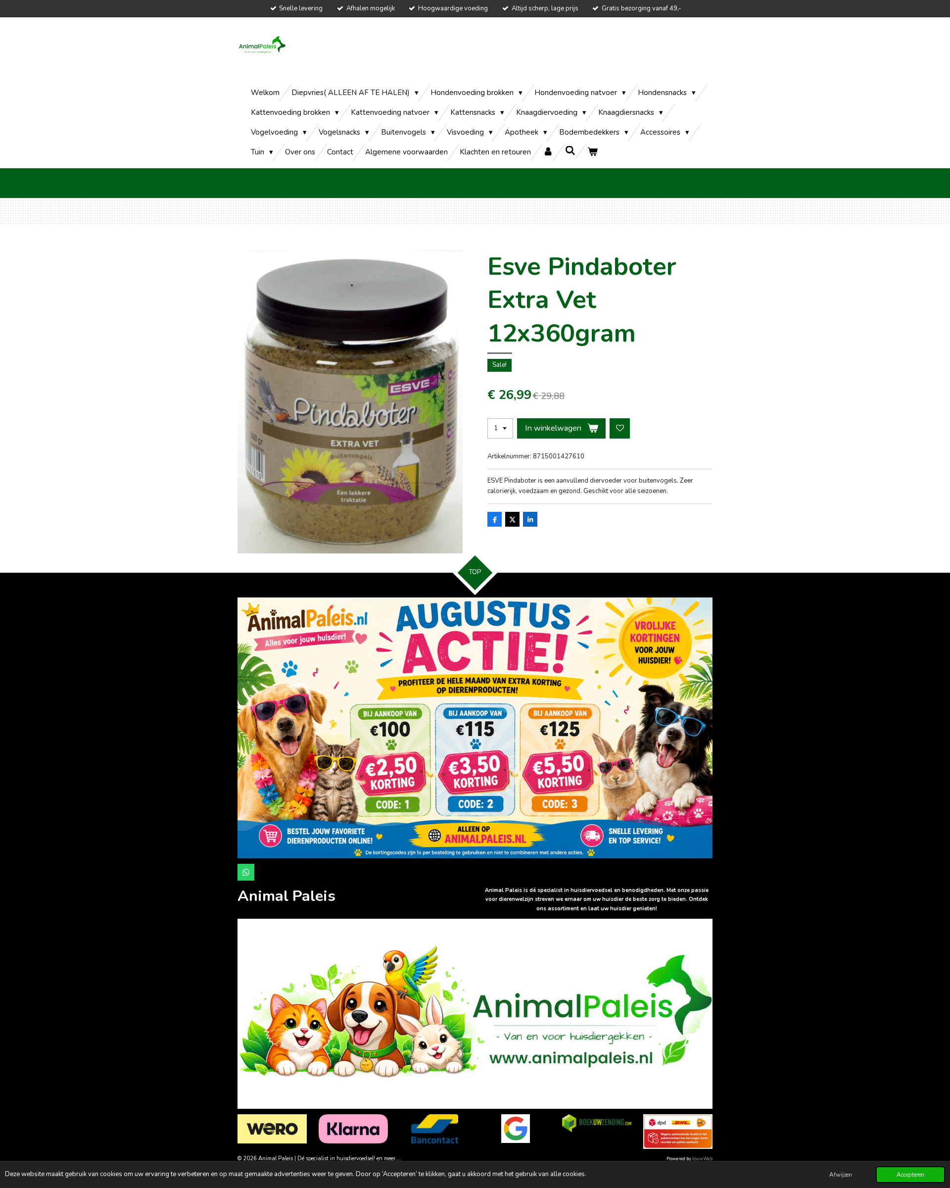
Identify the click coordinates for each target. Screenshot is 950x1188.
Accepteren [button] (910, 1175)
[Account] (548, 152)
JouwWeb (702, 1159)
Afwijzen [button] (840, 1175)
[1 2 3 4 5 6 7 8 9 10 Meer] (500, 428)
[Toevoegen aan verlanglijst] (620, 428)
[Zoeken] (570, 151)
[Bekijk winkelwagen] (592, 152)
